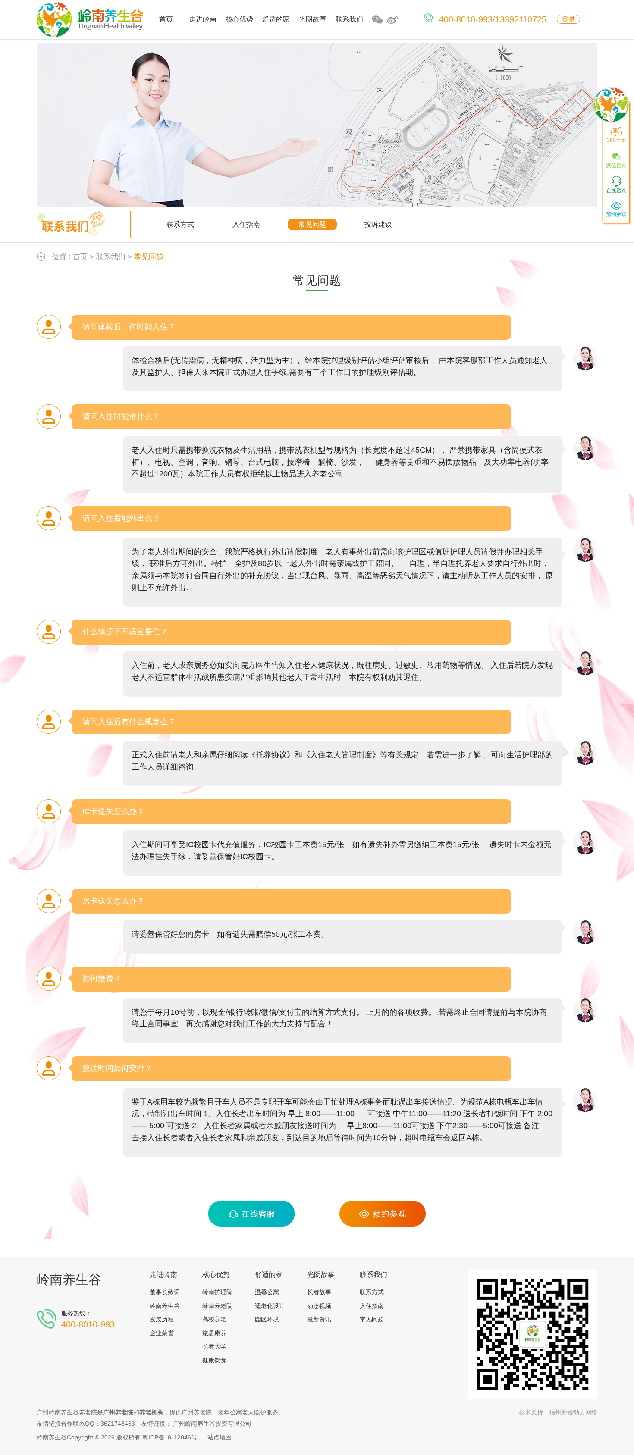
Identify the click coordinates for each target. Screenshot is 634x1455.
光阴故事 (312, 19)
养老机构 (151, 1412)
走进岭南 (203, 19)
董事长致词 (165, 1292)
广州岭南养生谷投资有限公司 (212, 1423)
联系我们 (349, 19)
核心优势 (239, 19)
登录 (568, 19)
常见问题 (312, 224)
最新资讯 (319, 1319)
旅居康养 (214, 1333)
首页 (166, 19)
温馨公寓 (267, 1292)
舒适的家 (276, 19)
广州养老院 (118, 1412)
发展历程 (162, 1319)
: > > (107, 257)
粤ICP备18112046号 (169, 1437)
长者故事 (319, 1292)
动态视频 (319, 1305)
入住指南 (246, 224)
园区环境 (267, 1319)
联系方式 (180, 224)
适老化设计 (270, 1305)
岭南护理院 (217, 1292)
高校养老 (214, 1319)
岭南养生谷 (69, 1279)
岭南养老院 (217, 1305)
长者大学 (214, 1346)
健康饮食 (214, 1360)
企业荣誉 (162, 1333)
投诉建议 (378, 224)
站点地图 (219, 1437)
